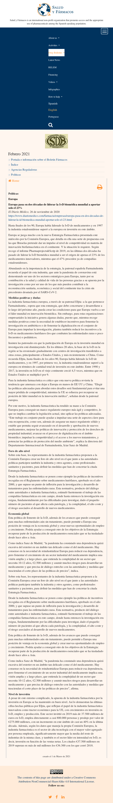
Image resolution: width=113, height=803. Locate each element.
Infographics (54, 89)
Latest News (54, 59)
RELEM (52, 67)
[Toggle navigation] (104, 31)
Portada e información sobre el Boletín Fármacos (39, 159)
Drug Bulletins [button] (55, 52)
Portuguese (53, 116)
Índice (14, 164)
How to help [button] (54, 96)
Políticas (16, 174)
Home (15, 181)
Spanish (53, 103)
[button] (50, 124)
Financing (53, 74)
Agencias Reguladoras (24, 169)
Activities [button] (53, 45)
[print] (99, 188)
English (52, 110)
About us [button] (53, 37)
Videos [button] (52, 81)
